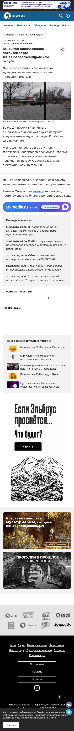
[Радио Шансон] (62, 615)
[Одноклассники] (20, 298)
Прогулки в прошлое (39, 650)
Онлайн (67, 15)
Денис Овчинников (22, 43)
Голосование (56, 645)
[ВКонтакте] (5, 298)
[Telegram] (12, 298)
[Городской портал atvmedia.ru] (28, 625)
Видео (21, 645)
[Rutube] (41, 298)
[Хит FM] (45, 625)
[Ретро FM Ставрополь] (45, 615)
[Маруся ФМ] (62, 625)
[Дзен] (48, 298)
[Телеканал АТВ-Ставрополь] (11, 615)
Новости (8, 25)
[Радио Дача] (11, 625)
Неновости (23, 25)
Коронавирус (37, 655)
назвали (38, 191)
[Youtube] (34, 298)
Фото (13, 645)
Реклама (67, 25)
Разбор (54, 25)
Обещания (40, 25)
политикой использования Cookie (39, 717)
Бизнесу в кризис (37, 645)
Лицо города (16, 650)
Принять (11, 725)
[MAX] (27, 298)
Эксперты (59, 650)
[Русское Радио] (28, 615)
